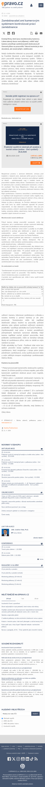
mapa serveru (5, 746)
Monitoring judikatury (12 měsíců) (12, 580)
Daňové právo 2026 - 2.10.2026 (11, 554)
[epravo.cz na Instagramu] (18, 759)
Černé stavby (6, 514)
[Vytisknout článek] (36, 33)
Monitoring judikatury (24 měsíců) (12, 576)
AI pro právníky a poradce (9, 569)
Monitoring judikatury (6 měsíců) (11, 584)
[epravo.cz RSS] (36, 759)
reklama (19, 746)
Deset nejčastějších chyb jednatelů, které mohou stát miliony (20, 606)
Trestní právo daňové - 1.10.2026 (12, 548)
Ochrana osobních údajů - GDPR (15, 753)
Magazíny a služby (10, 565)
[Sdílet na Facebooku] (13, 33)
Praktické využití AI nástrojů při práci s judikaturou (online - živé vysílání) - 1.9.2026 (21, 462)
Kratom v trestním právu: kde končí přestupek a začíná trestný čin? (22, 621)
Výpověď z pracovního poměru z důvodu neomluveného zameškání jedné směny (22, 502)
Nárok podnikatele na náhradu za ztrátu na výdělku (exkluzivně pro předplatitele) (19, 678)
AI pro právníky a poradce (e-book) (12, 573)
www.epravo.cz (7, 422)
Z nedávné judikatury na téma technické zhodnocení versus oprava (22, 618)
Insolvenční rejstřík (9, 726)
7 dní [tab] (22, 598)
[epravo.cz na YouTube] (23, 759)
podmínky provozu (30, 746)
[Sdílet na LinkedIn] (8, 33)
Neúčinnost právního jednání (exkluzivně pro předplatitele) (21, 690)
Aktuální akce (8, 448)
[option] (22, 532)
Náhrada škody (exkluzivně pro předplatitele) (17, 658)
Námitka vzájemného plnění (10, 615)
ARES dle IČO (8, 721)
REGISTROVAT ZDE (22, 109)
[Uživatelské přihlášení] (31, 5)
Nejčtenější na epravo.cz (15, 594)
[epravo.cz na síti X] (13, 759)
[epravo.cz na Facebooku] (9, 759)
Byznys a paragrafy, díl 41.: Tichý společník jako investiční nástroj (22, 630)
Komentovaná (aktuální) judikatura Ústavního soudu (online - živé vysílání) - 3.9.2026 (21, 469)
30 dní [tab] (36, 598)
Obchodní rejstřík (9, 718)
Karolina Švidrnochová (10, 428)
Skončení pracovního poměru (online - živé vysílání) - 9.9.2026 (21, 476)
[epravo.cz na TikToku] (31, 759)
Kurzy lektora (17, 533)
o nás (13, 746)
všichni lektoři (38, 538)
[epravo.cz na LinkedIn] (27, 759)
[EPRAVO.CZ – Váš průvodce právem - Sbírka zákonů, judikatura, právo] (12, 5)
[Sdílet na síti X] (4, 33)
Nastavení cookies (33, 753)
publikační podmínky (9, 749)
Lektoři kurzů (8, 526)
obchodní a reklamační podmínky (32, 749)
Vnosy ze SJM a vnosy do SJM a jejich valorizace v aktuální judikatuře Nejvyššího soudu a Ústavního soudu (20, 497)
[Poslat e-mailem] (41, 33)
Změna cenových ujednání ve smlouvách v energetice (18, 511)
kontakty (40, 746)
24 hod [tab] (8, 598)
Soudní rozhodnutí (12, 643)
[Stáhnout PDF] (31, 33)
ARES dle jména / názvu (11, 723)
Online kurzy (8, 492)
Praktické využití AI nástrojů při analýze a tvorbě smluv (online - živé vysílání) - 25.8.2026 (22, 454)
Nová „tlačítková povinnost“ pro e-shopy (14, 507)
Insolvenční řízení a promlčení (11, 603)
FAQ (19, 749)
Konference (7, 543)
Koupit (35, 163)
